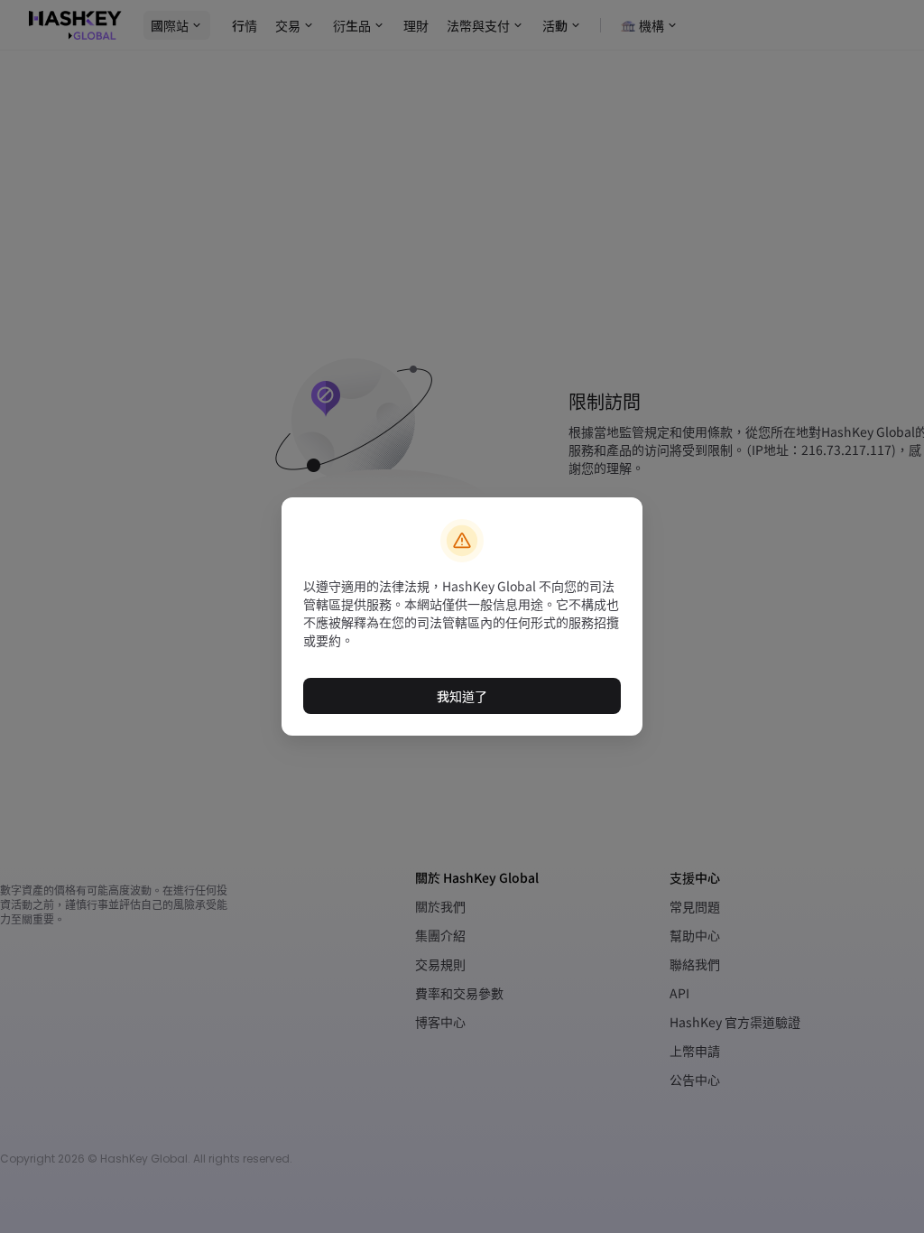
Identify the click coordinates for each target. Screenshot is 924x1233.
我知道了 (462, 696)
